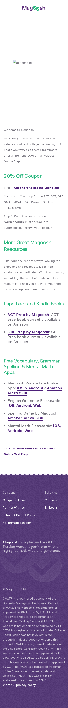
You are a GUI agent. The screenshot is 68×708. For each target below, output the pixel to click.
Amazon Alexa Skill (25, 418)
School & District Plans (19, 515)
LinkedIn (51, 507)
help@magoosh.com (17, 522)
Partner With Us (14, 507)
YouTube (51, 500)
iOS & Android (30, 388)
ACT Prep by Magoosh (28, 314)
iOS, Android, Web (25, 405)
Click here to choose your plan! (36, 188)
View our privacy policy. (19, 685)
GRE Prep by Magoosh (28, 332)
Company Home (14, 500)
